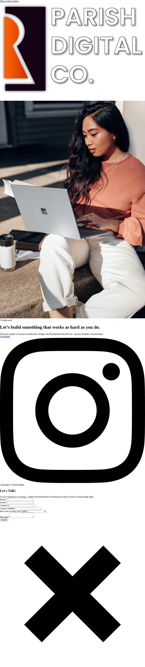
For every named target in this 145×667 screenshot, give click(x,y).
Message (4, 517)
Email (3, 502)
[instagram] (72, 482)
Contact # (4, 505)
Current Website (7, 508)
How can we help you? (10, 511)
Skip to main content (9, 1)
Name (3, 499)
